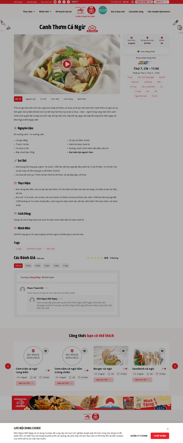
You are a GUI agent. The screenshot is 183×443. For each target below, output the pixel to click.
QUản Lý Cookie (138, 435)
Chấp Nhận (160, 435)
